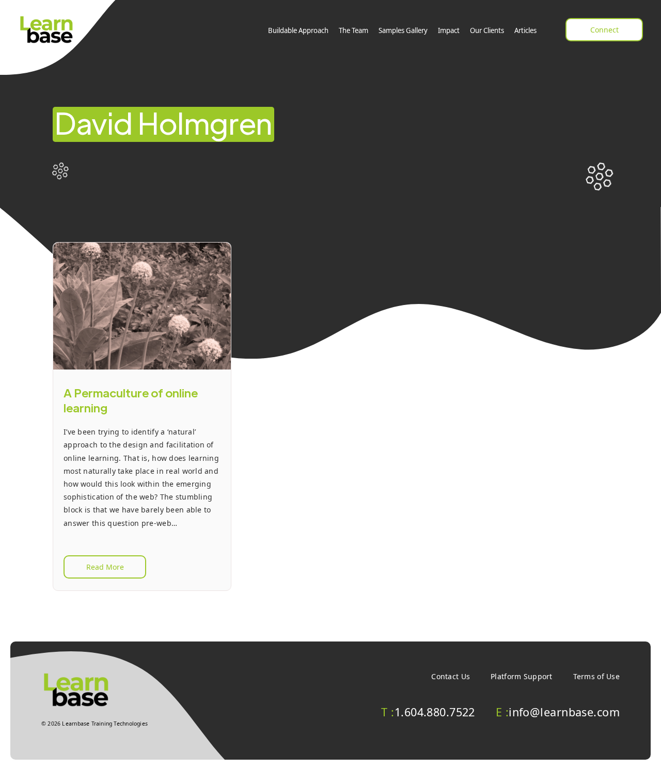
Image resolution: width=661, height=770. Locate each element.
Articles (525, 30)
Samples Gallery (403, 30)
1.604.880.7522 (428, 711)
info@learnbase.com (558, 711)
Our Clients (487, 30)
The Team (353, 30)
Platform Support (521, 676)
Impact (449, 30)
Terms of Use (596, 676)
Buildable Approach (298, 30)
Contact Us (450, 676)
